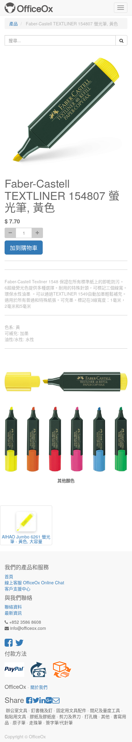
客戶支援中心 (17, 589)
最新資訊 (13, 613)
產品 (13, 23)
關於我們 (39, 687)
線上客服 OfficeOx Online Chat (34, 582)
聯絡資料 (13, 607)
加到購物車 (23, 248)
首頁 (9, 576)
